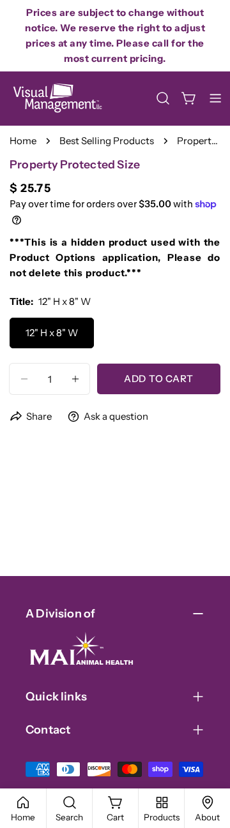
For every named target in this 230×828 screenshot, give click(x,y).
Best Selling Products (106, 141)
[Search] (163, 98)
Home (23, 141)
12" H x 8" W (52, 333)
